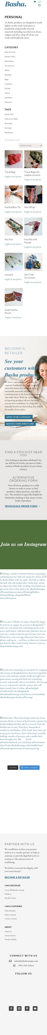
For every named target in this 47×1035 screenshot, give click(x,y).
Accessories (9, 66)
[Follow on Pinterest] (27, 1008)
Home (7, 93)
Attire (7, 70)
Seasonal (8, 102)
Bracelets (8, 123)
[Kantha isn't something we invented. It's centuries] (23, 691)
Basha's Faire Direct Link (20, 424)
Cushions (8, 84)
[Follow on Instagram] (19, 1008)
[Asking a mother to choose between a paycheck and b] (23, 595)
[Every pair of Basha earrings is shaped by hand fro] (23, 643)
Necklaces (9, 132)
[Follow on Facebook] (11, 1008)
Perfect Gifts (10, 56)
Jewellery (8, 97)
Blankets (8, 75)
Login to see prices (13, 176)
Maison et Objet (11, 119)
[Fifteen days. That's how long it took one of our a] (23, 739)
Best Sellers (9, 61)
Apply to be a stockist (19, 417)
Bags (6, 79)
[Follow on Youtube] (35, 1008)
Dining (7, 88)
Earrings (8, 128)
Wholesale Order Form (21, 506)
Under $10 (9, 114)
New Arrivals (10, 52)
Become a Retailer (17, 877)
